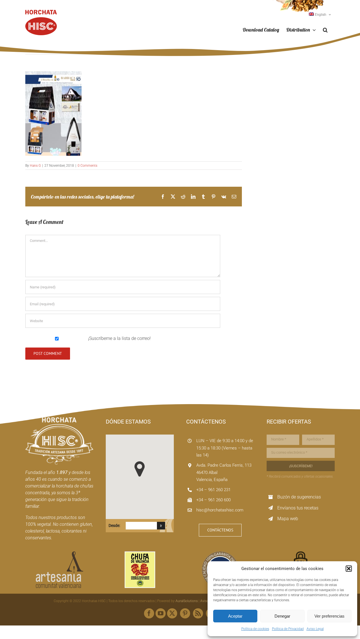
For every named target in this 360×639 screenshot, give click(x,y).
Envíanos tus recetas (297, 508)
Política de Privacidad (288, 629)
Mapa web (287, 518)
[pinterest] (185, 613)
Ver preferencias (329, 616)
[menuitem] (320, 14)
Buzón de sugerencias (299, 497)
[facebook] (149, 613)
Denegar (282, 616)
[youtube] (161, 613)
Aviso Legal (315, 629)
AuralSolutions (187, 601)
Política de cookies (255, 629)
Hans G (35, 166)
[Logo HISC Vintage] (59, 419)
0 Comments (87, 166)
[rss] (198, 613)
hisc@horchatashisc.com (219, 510)
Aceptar (235, 616)
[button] (349, 568)
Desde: (114, 525)
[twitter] (172, 613)
